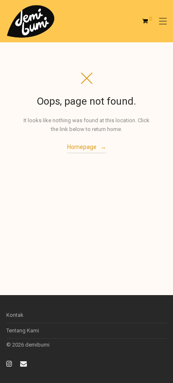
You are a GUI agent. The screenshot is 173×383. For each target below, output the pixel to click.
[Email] (23, 363)
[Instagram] (9, 363)
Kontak (15, 315)
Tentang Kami (22, 330)
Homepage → (86, 147)
